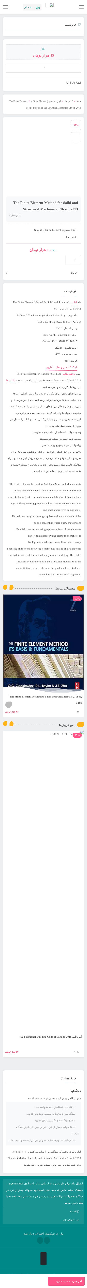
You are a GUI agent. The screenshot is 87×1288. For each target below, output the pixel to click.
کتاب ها (69, 101)
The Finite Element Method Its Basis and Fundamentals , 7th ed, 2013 (46, 700)
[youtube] (40, 1240)
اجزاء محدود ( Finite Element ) (46, 101)
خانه (79, 101)
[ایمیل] (47, 1240)
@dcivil (74, 1211)
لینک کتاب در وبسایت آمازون (61, 367)
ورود (37, 7)
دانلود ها (10, 380)
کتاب (74, 302)
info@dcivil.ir (71, 1219)
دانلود (72, 373)
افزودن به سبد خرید (69, 1281)
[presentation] (5, 587)
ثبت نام (28, 7)
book (73, 237)
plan (67, 237)
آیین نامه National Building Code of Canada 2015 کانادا (51, 1036)
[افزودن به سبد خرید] (8, 705)
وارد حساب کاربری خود (43, 1164)
